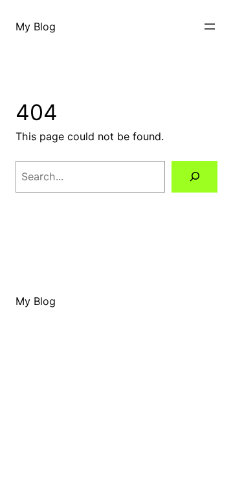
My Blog (36, 26)
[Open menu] (209, 26)
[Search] (194, 177)
